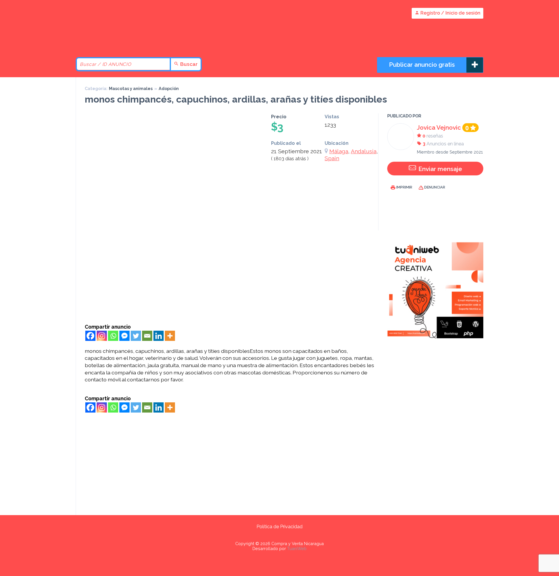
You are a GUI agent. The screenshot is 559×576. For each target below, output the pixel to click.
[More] (170, 336)
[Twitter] (136, 336)
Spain (332, 158)
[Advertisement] (230, 280)
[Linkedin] (158, 336)
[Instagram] (102, 336)
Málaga (338, 151)
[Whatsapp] (113, 336)
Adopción (169, 88)
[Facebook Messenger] (124, 336)
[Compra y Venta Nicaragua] (125, 41)
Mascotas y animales (131, 88)
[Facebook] (90, 336)
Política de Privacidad (279, 526)
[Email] (147, 336)
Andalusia (363, 151)
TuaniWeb (297, 548)
